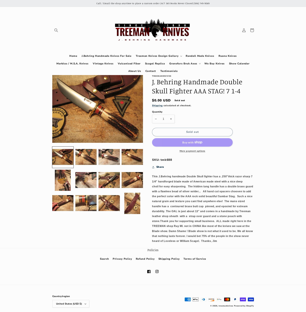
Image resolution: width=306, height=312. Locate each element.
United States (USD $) (69, 303)
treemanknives (226, 306)
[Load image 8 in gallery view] (132, 180)
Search (104, 259)
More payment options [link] (192, 151)
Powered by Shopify (244, 306)
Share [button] (160, 167)
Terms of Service (194, 259)
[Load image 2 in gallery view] (86, 157)
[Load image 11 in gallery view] (109, 203)
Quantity (157, 111)
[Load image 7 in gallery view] (109, 180)
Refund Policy (145, 259)
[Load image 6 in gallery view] (86, 180)
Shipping (157, 105)
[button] (56, 30)
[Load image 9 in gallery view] (63, 203)
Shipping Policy (169, 259)
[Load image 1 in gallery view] (63, 157)
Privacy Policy (122, 259)
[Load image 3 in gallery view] (109, 157)
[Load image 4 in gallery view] (132, 157)
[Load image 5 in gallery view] (63, 180)
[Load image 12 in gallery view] (132, 203)
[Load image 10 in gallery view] (86, 203)
